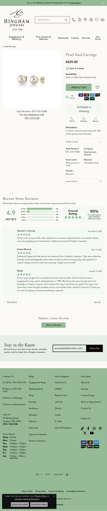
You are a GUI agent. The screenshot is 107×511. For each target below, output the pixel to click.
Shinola (58, 408)
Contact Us (86, 408)
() (57, 209)
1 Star (23, 220)
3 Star (23, 214)
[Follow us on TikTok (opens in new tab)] (82, 428)
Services (86, 38)
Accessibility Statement (76, 491)
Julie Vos (59, 402)
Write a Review (53, 325)
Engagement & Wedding (16, 38)
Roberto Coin (61, 395)
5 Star (23, 209)
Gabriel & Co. (61, 382)
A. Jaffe (58, 421)
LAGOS (58, 389)
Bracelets (33, 415)
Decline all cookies (20, 504)
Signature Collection (38, 434)
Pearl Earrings (10, 46)
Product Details (72, 141)
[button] (91, 20)
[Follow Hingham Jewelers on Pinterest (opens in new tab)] (100, 428)
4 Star (23, 211)
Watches (32, 421)
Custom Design (88, 395)
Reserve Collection (37, 441)
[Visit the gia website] (39, 474)
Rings (31, 395)
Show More (12, 302)
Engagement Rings (37, 382)
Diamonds (63, 38)
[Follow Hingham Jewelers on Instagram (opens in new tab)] (94, 428)
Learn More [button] (75, 3)
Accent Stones (71, 181)
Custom (75, 38)
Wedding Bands (36, 389)
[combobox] (49, 19)
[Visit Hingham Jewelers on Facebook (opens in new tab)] (88, 428)
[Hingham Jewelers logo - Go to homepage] (16, 19)
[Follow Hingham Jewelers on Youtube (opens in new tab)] (92, 433)
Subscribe (94, 348)
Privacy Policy (40, 491)
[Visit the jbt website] (48, 474)
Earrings (87, 154)
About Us (85, 382)
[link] (74, 20)
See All (97, 302)
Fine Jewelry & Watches (43, 38)
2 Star (23, 217)
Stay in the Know (19, 345)
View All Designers (63, 428)
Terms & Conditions (56, 491)
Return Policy (27, 491)
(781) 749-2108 (31, 118)
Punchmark (58, 505)
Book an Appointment (91, 402)
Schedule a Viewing (84, 109)
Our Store (98, 38)
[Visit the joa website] (68, 474)
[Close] (103, 3)
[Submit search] (66, 19)
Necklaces (33, 408)
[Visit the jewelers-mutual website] (58, 474)
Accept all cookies (39, 504)
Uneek (58, 415)
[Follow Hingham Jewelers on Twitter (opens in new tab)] (85, 433)
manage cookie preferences (27, 499)
